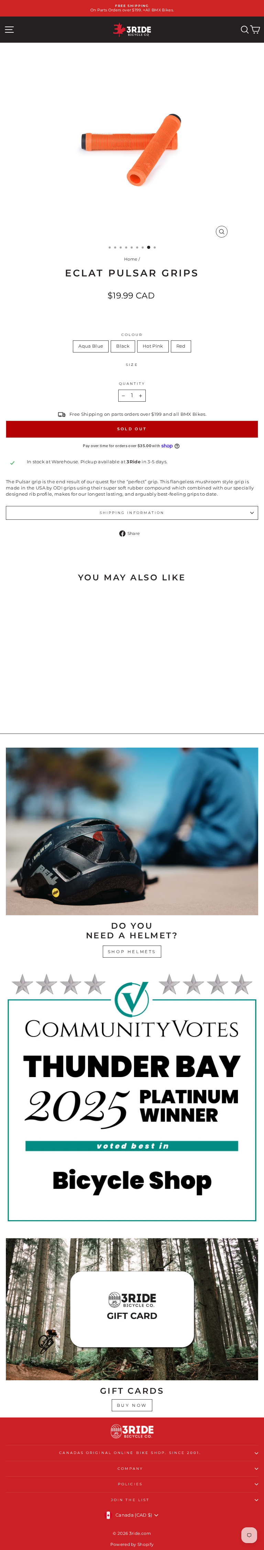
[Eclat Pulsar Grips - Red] (66, 710)
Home (131, 259)
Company (130, 1468)
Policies (130, 1484)
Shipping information (132, 512)
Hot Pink (153, 346)
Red (181, 346)
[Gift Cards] (132, 1309)
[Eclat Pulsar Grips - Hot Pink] (58, 710)
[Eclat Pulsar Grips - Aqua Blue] (42, 710)
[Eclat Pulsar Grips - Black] (50, 710)
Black (123, 346)
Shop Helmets (132, 951)
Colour (132, 335)
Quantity (132, 383)
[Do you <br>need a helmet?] (132, 831)
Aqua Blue (90, 346)
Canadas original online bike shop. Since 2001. (130, 1453)
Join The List (130, 1500)
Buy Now (132, 1405)
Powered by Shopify (132, 1544)
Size (132, 364)
